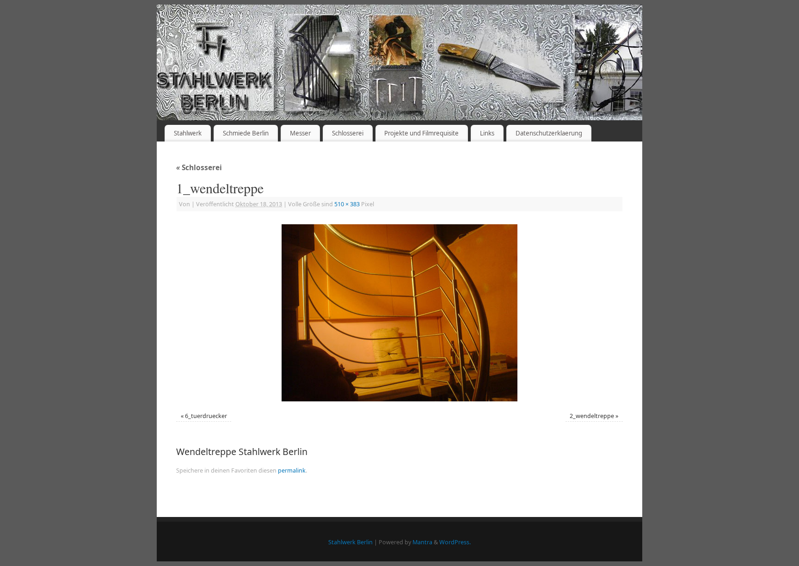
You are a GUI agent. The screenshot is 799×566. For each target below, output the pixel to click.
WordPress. (455, 542)
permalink (292, 470)
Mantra (422, 542)
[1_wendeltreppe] (399, 312)
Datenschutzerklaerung (549, 133)
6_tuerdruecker (206, 416)
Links (487, 133)
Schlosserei (347, 133)
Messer (300, 133)
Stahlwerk (188, 133)
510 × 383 (347, 204)
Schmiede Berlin (246, 133)
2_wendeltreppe (592, 416)
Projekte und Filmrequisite (421, 133)
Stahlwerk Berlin (350, 542)
